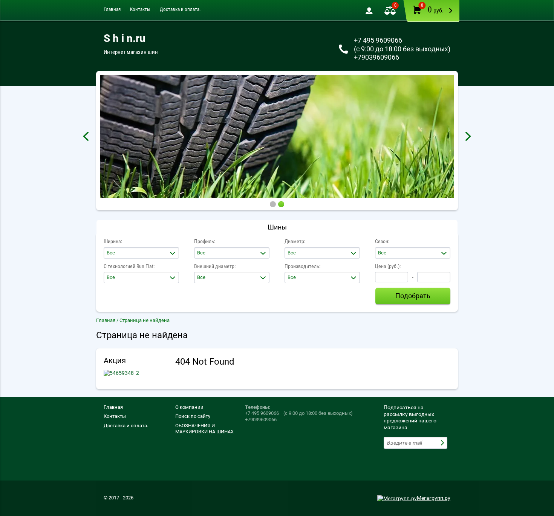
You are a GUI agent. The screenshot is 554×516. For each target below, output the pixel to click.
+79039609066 (376, 57)
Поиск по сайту (192, 416)
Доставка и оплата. (180, 9)
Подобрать (412, 296)
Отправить (443, 443)
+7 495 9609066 (378, 40)
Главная (112, 9)
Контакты (140, 9)
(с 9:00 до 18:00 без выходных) (402, 49)
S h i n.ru (124, 38)
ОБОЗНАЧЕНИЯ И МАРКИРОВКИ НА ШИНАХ (204, 428)
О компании (189, 407)
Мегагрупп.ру (433, 498)
